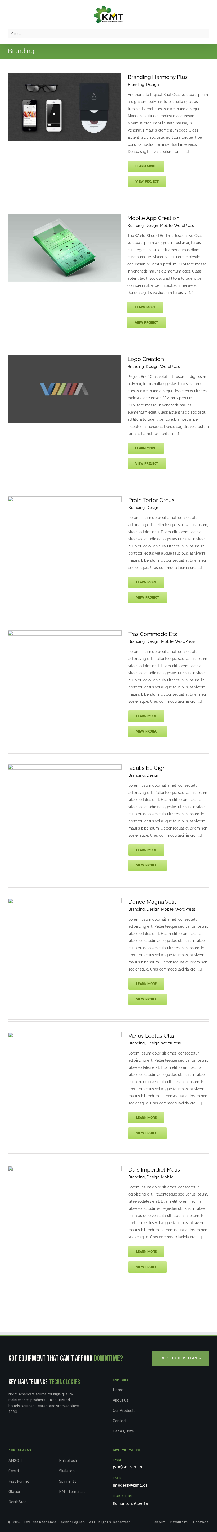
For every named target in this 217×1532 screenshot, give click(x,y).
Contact (120, 1420)
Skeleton (67, 1470)
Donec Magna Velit (152, 901)
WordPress (184, 225)
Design (152, 84)
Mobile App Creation (153, 218)
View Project (147, 181)
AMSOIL (15, 1460)
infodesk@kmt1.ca (130, 1485)
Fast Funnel (18, 1481)
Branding (136, 84)
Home (118, 1389)
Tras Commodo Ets (152, 634)
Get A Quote (123, 1430)
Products (179, 1522)
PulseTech (68, 1460)
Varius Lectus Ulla (151, 1035)
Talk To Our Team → (180, 1358)
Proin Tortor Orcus (151, 500)
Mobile (166, 225)
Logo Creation (146, 359)
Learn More (145, 166)
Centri (13, 1470)
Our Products (124, 1410)
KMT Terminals (72, 1491)
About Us (120, 1400)
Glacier (14, 1491)
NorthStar (17, 1501)
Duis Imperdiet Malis (154, 1169)
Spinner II (67, 1481)
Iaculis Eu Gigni (147, 768)
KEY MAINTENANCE (44, 1381)
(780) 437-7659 (127, 1466)
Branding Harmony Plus (158, 77)
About (159, 1522)
